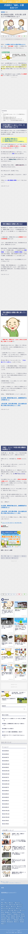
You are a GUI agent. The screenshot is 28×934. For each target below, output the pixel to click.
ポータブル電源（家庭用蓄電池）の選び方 (13, 731)
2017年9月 (14, 820)
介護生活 (19, 912)
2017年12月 (14, 810)
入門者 (23, 914)
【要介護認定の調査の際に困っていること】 (12, 118)
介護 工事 (14, 912)
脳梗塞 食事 (4, 921)
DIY (2, 902)
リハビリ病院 (11, 910)
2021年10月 (14, 774)
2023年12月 (14, 764)
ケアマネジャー (20, 904)
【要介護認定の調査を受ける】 (9, 117)
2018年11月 (14, 780)
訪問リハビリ (17, 921)
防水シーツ (4, 923)
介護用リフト (10, 914)
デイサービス (14, 906)
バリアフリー (20, 906)
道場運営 (22, 921)
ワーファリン (23, 910)
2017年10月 (14, 817)
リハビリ (18, 908)
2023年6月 (14, 767)
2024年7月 (14, 757)
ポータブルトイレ (12, 908)
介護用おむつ (4, 914)
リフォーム (17, 910)
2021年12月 (14, 770)
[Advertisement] (14, 92)
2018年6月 (14, 790)
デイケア (8, 906)
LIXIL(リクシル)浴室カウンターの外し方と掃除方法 (15, 719)
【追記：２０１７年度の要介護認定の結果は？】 (13, 120)
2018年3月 (14, 800)
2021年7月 (14, 777)
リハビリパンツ (4, 910)
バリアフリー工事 (5, 908)
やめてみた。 (12, 902)
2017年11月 (14, 814)
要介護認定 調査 (10, 921)
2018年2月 (14, 804)
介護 (3, 912)
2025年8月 (14, 750)
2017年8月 (14, 823)
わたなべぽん (18, 902)
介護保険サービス (8, 912)
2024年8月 (14, 754)
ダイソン (3, 906)
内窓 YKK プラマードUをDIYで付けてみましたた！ (14, 736)
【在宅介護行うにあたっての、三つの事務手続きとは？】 (14, 115)
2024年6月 (14, 760)
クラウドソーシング (5, 904)
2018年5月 (14, 794)
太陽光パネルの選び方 (9, 728)
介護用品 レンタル (17, 914)
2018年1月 (14, 807)
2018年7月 (14, 787)
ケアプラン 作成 (12, 904)
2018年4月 (14, 797)
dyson (7, 902)
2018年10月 (14, 784)
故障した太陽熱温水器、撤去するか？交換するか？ (14, 724)
